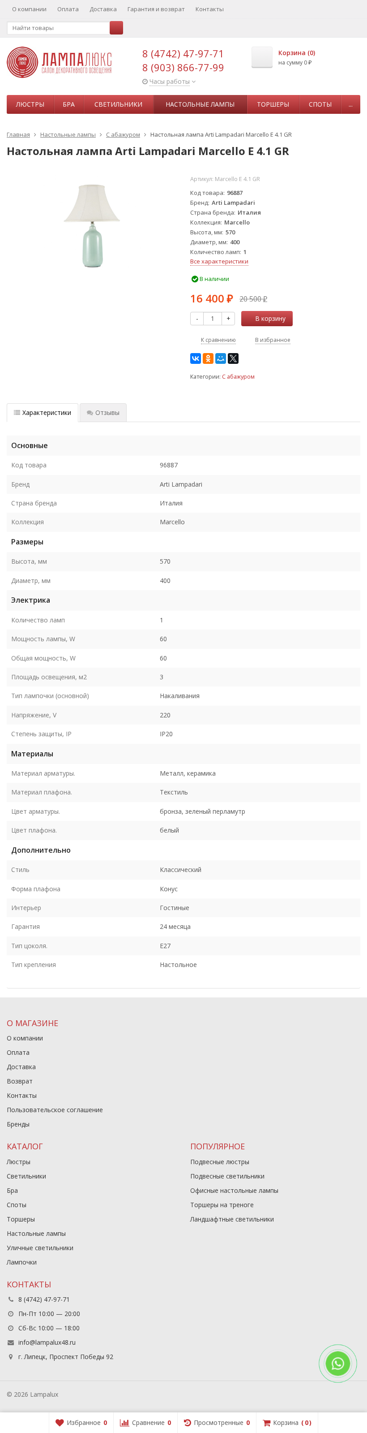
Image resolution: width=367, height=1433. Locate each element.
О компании (29, 9)
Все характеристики (219, 261)
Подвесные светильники (227, 1176)
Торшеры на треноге (222, 1204)
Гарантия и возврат (156, 9)
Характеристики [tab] (46, 412)
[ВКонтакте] (195, 358)
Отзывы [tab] (107, 412)
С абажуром (238, 376)
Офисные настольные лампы (234, 1190)
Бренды (18, 1124)
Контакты (210, 9)
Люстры (30, 104)
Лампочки (22, 1262)
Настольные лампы (200, 104)
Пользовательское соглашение (55, 1109)
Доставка (103, 9)
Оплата (68, 9)
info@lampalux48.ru (47, 1342)
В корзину (270, 318)
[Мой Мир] (220, 358)
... (351, 104)
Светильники (118, 104)
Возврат (20, 1081)
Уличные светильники (40, 1247)
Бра (69, 104)
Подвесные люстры (219, 1161)
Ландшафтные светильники (232, 1219)
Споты (320, 104)
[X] (233, 358)
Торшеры (273, 104)
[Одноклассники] (208, 358)
